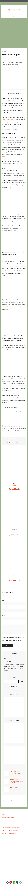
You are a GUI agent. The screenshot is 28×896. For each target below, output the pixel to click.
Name (3, 600)
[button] (7, 882)
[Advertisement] (14, 33)
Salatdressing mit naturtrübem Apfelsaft (15, 442)
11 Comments (14, 485)
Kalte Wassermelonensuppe (10, 438)
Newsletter (5, 824)
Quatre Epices (14, 535)
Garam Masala (14, 489)
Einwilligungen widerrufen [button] (9, 833)
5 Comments (14, 576)
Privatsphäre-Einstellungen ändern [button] (11, 827)
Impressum (5, 814)
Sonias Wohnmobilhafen (7, 119)
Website (4, 615)
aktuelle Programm (19, 397)
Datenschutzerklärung (8, 817)
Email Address (6, 608)
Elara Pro (4, 889)
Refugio (16, 185)
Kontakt (4, 821)
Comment (4, 623)
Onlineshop (4, 430)
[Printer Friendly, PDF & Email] (6, 435)
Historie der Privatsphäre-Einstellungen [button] (12, 830)
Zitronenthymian (14, 580)
